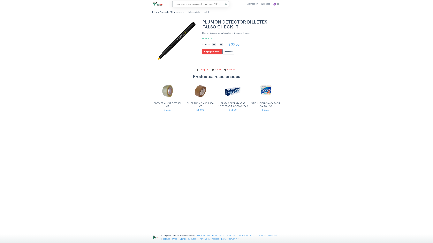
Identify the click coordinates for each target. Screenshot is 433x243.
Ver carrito (228, 52)
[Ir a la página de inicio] (158, 4)
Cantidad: (206, 44)
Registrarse (265, 4)
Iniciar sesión (252, 4)
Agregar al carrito (168, 97)
